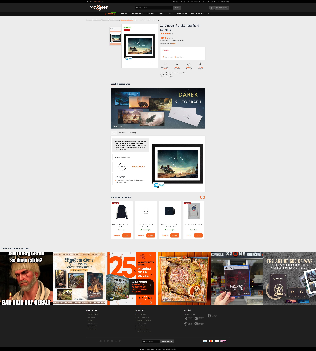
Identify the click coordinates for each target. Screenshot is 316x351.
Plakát (171, 73)
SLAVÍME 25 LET (190, 314)
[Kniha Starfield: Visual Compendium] (146, 211)
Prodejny (182, 1)
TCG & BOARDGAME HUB (209, 1)
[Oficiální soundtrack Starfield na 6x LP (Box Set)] (170, 211)
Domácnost (129, 180)
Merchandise (182, 14)
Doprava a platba (93, 314)
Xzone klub (91, 317)
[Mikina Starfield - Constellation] (194, 211)
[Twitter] (108, 341)
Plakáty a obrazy (139, 180)
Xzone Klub (196, 1)
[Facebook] (104, 341)
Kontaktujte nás (141, 314)
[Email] (100, 341)
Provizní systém (141, 326)
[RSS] (120, 341)
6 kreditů (173, 43)
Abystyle (168, 74)
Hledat (177, 7)
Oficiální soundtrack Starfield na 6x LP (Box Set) (170, 226)
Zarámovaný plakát (179, 73)
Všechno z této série (138, 166)
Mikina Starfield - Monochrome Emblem (121, 226)
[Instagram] (116, 341)
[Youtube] (112, 341)
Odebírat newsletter (167, 341)
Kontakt (175, 1)
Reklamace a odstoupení (144, 320)
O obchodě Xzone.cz (143, 317)
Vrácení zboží (92, 326)
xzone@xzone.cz (96, 1)
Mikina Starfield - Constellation (193, 225)
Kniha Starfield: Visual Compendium (146, 226)
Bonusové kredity (93, 323)
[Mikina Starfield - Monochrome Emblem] (122, 211)
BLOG (210, 14)
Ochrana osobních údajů (144, 332)
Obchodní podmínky (142, 329)
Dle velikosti (121, 230)
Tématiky (151, 14)
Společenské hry (197, 14)
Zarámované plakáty (121, 182)
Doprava (189, 1)
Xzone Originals (137, 14)
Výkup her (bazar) (223, 1)
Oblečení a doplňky (165, 14)
